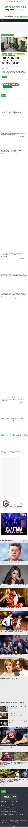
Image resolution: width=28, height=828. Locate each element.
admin (12, 65)
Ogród (19, 53)
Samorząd (8, 68)
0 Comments (17, 65)
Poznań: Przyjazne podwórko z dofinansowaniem (10, 60)
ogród (15, 66)
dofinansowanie (5, 66)
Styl (7, 55)
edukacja (10, 53)
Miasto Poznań (11, 66)
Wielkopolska (12, 55)
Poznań (23, 53)
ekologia (14, 53)
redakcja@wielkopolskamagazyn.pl (8, 804)
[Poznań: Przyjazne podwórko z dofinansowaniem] (14, 38)
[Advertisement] (14, 28)
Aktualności (4, 53)
